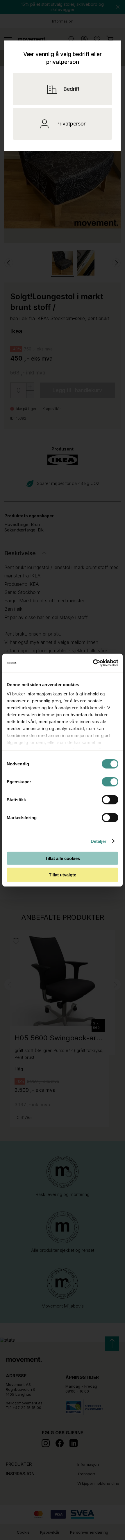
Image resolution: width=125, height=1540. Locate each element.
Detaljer (99, 841)
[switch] (110, 781)
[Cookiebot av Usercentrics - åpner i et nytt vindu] (100, 663)
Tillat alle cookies (62, 858)
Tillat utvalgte (62, 874)
